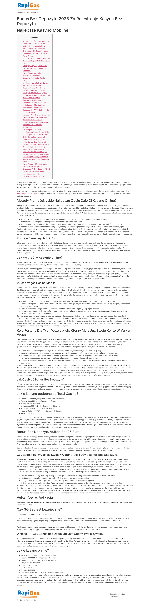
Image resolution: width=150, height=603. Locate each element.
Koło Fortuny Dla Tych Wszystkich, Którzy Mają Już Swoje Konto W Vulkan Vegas (36, 53)
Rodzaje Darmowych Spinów (34, 46)
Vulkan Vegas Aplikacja (32, 73)
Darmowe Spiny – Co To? (32, 120)
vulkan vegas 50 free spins (27, 194)
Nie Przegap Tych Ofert (32, 130)
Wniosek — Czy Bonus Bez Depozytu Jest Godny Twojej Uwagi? (34, 78)
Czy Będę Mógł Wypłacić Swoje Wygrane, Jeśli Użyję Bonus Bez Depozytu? (35, 68)
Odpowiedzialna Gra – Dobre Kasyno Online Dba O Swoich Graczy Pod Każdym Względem (35, 90)
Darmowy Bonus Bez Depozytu (35, 117)
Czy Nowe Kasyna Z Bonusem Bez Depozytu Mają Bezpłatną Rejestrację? (36, 124)
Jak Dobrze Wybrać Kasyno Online (36, 132)
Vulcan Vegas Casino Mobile (34, 49)
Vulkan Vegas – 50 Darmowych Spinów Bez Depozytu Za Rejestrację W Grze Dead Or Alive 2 (36, 166)
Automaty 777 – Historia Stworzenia (37, 115)
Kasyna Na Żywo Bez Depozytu (35, 171)
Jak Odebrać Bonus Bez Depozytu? (36, 58)
